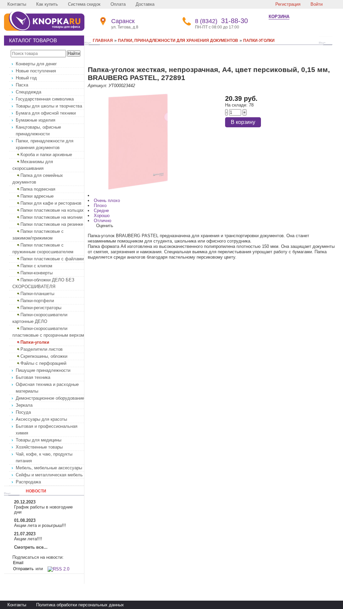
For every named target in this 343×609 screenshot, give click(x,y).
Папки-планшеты (37, 293)
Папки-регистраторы (40, 307)
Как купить (47, 4)
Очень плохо (107, 200)
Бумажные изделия (35, 120)
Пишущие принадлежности (43, 370)
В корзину (243, 122)
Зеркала (24, 405)
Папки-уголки (34, 342)
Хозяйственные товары (39, 447)
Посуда (23, 412)
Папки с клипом (36, 265)
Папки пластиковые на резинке (51, 224)
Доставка (145, 4)
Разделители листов (41, 349)
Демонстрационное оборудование (50, 398)
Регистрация (287, 4)
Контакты (16, 4)
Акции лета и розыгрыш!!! (40, 525)
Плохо (100, 205)
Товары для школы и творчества (49, 106)
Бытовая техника (33, 377)
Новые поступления (36, 70)
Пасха (22, 84)
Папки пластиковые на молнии (51, 217)
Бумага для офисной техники (46, 113)
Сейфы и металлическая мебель (49, 474)
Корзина (279, 16)
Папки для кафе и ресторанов (50, 203)
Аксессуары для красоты (41, 419)
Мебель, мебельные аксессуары (49, 467)
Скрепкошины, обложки (43, 356)
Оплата (118, 4)
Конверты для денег (36, 63)
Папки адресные (37, 196)
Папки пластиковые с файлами (52, 258)
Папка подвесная (37, 189)
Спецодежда (28, 91)
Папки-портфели (37, 300)
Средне (101, 210)
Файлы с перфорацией (43, 363)
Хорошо (102, 215)
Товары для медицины (38, 440)
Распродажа (28, 481)
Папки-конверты (36, 272)
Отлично (102, 220)
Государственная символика (45, 99)
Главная (103, 40)
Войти (317, 4)
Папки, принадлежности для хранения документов (178, 40)
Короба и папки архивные (46, 154)
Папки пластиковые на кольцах (52, 210)
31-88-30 (221, 20)
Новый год (26, 77)
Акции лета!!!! (28, 538)
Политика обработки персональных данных (80, 604)
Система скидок (84, 4)
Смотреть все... (31, 547)
